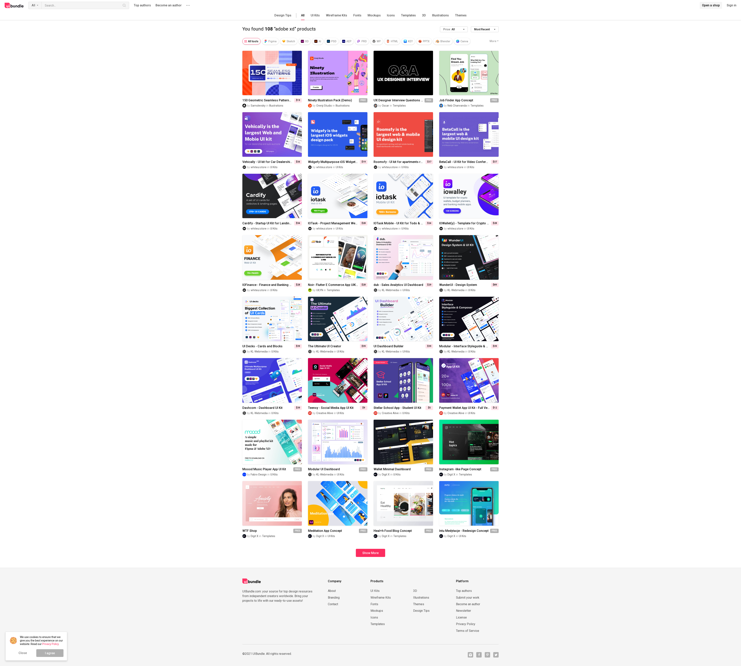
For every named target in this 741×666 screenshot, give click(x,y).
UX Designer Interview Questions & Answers (399, 100)
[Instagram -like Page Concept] (469, 442)
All (33, 5)
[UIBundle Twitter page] (496, 655)
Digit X (386, 474)
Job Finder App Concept (456, 100)
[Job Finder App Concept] (469, 73)
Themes (461, 15)
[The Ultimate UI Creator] (337, 319)
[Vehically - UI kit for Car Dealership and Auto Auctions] (272, 134)
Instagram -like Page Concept (460, 469)
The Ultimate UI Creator (324, 346)
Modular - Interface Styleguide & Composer (465, 346)
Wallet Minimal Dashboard (392, 469)
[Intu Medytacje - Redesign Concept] (469, 503)
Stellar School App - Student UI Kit (397, 408)
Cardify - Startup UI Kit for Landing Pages (268, 223)
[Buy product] (279, 73)
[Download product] (344, 73)
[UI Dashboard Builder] (403, 319)
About (332, 591)
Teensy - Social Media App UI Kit (331, 408)
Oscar (385, 105)
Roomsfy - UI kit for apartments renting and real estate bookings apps (399, 162)
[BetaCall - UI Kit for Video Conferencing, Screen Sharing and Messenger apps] (469, 134)
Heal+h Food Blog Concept (393, 531)
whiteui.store (258, 167)
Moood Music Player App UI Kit (264, 469)
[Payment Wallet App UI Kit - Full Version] (469, 380)
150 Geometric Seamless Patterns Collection (268, 100)
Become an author (169, 5)
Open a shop (711, 5)
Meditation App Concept (325, 531)
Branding (334, 597)
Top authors (142, 5)
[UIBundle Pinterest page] (487, 655)
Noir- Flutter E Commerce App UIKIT (333, 285)
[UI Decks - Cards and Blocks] (272, 319)
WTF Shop (249, 531)
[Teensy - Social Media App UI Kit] (337, 380)
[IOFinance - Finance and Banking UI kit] (272, 257)
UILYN (319, 290)
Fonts (357, 15)
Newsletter (463, 611)
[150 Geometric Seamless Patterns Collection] (272, 73)
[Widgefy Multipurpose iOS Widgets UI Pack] (337, 134)
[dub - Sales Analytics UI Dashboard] (403, 257)
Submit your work (467, 597)
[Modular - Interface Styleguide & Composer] (469, 319)
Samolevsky (258, 105)
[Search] (124, 5)
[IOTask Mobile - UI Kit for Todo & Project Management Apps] (403, 196)
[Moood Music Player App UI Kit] (272, 442)
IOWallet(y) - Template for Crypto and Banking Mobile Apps (465, 223)
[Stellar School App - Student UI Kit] (403, 380)
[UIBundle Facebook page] (479, 655)
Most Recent (482, 29)
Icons (391, 15)
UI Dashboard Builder (388, 346)
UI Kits (315, 15)
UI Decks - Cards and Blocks (262, 346)
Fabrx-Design (259, 474)
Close (23, 653)
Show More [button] (370, 553)
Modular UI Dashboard (324, 469)
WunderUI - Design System (458, 285)
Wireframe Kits (336, 15)
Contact (333, 604)
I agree (50, 653)
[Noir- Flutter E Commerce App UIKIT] (337, 257)
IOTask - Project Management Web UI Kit (334, 223)
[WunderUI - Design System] (469, 257)
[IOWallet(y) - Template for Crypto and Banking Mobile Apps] (469, 196)
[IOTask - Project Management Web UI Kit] (337, 196)
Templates (408, 15)
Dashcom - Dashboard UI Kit (262, 408)
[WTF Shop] (272, 503)
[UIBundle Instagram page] (470, 655)
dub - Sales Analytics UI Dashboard (398, 285)
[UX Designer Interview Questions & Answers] (403, 73)
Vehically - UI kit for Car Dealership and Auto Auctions (268, 162)
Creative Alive (324, 413)
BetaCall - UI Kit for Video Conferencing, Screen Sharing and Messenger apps (465, 162)
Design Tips (282, 15)
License (461, 617)
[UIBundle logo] (14, 5)
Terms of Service (467, 631)
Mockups (374, 15)
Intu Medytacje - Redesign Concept (464, 531)
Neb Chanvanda (457, 105)
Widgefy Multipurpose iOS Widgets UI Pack (334, 162)
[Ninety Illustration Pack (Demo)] (337, 73)
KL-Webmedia (390, 290)
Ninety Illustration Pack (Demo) (330, 100)
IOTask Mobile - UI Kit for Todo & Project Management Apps (399, 223)
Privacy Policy (465, 624)
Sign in (731, 5)
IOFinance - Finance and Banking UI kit (268, 285)
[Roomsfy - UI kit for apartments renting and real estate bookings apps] (403, 134)
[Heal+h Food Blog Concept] (403, 503)
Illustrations (440, 15)
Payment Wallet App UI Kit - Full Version (465, 408)
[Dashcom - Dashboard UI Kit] (272, 380)
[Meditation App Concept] (337, 503)
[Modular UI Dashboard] (337, 442)
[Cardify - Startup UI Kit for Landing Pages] (272, 196)
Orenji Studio (324, 105)
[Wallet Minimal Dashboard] (403, 442)
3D (424, 15)
